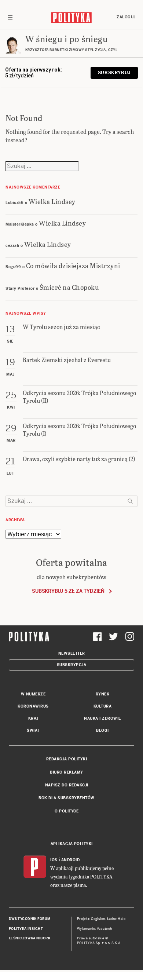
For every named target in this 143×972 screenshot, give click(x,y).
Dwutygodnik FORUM (30, 919)
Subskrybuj (114, 73)
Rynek (103, 694)
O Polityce (66, 811)
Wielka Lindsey (52, 201)
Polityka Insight (26, 929)
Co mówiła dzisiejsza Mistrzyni (73, 265)
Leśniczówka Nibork (29, 938)
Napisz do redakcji (66, 785)
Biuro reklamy (66, 772)
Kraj (33, 718)
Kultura (103, 706)
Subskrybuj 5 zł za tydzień (68, 591)
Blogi (102, 730)
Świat (33, 730)
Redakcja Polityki (66, 759)
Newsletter (71, 653)
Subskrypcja (72, 664)
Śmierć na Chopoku (69, 287)
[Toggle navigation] (10, 17)
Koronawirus (33, 706)
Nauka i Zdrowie (102, 718)
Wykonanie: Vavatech (94, 929)
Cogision (98, 919)
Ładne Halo (116, 919)
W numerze (33, 694)
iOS (54, 860)
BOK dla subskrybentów (66, 798)
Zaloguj (126, 17)
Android (70, 860)
